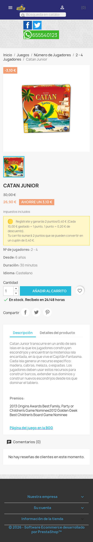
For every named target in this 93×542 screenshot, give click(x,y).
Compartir (25, 312)
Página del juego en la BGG (31, 428)
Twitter (37, 25)
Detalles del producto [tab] (57, 332)
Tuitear (36, 312)
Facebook (27, 25)
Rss (41, 34)
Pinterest (47, 312)
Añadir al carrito (43, 290)
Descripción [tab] (23, 332)
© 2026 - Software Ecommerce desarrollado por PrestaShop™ (47, 529)
